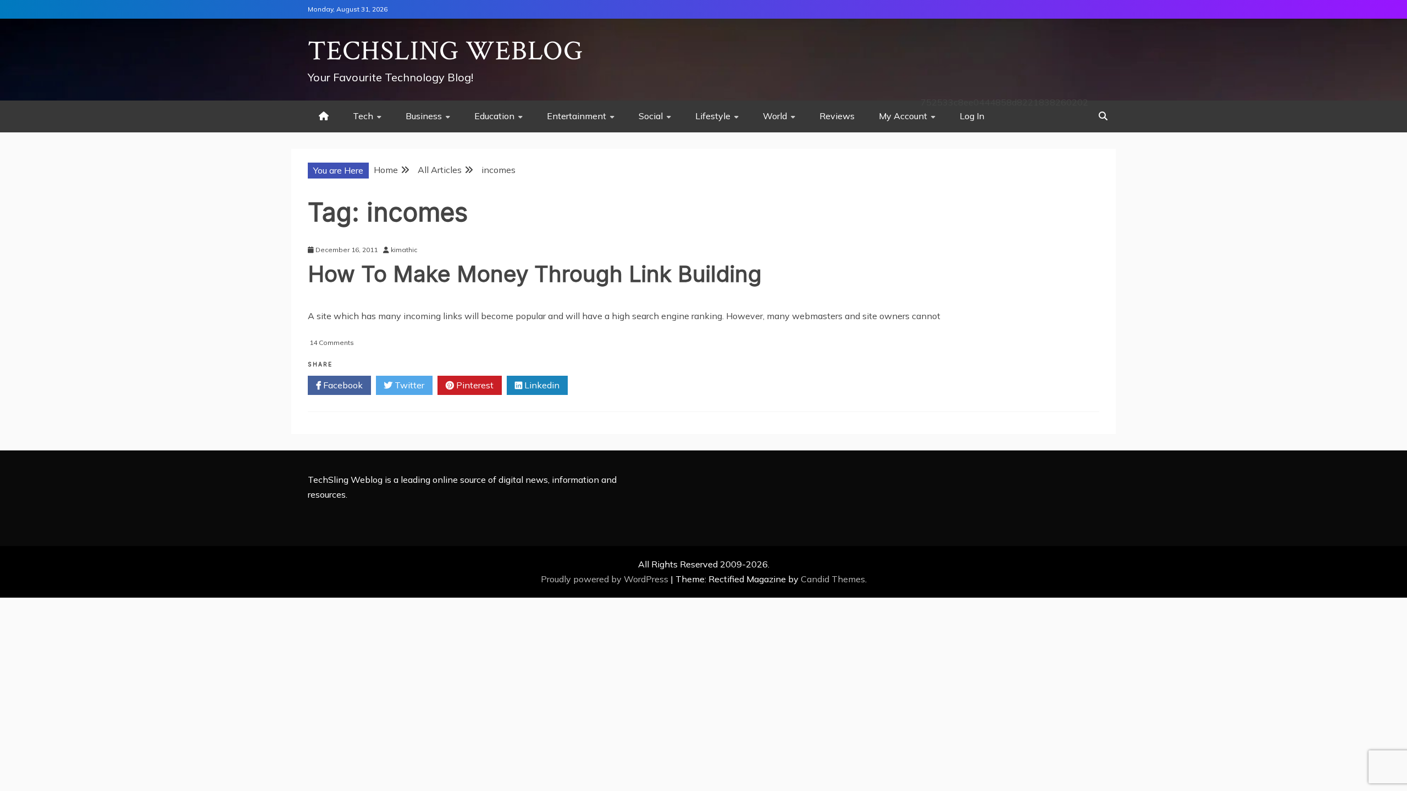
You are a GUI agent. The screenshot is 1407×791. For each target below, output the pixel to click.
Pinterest (474, 385)
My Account (903, 115)
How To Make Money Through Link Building (535, 273)
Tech (363, 115)
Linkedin (541, 385)
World (775, 115)
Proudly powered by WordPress (606, 578)
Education (494, 115)
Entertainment (576, 115)
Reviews (837, 115)
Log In (972, 115)
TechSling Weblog (445, 51)
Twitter (408, 385)
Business (424, 115)
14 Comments (331, 342)
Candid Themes (833, 578)
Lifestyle (712, 115)
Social (651, 115)
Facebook (342, 385)
